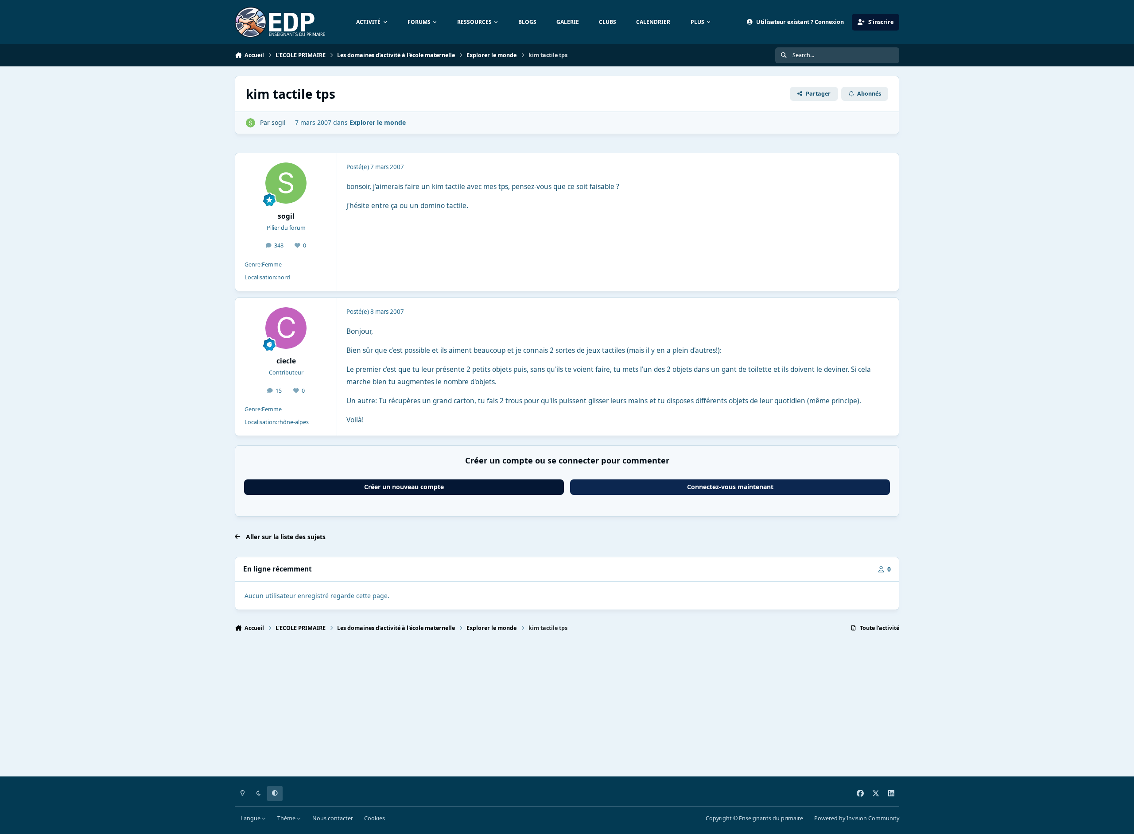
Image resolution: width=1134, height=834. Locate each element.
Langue (251, 818)
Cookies (374, 818)
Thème (287, 818)
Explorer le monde (378, 122)
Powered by (856, 818)
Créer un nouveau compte (404, 487)
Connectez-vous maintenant (730, 487)
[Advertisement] (500, 708)
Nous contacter (332, 818)
